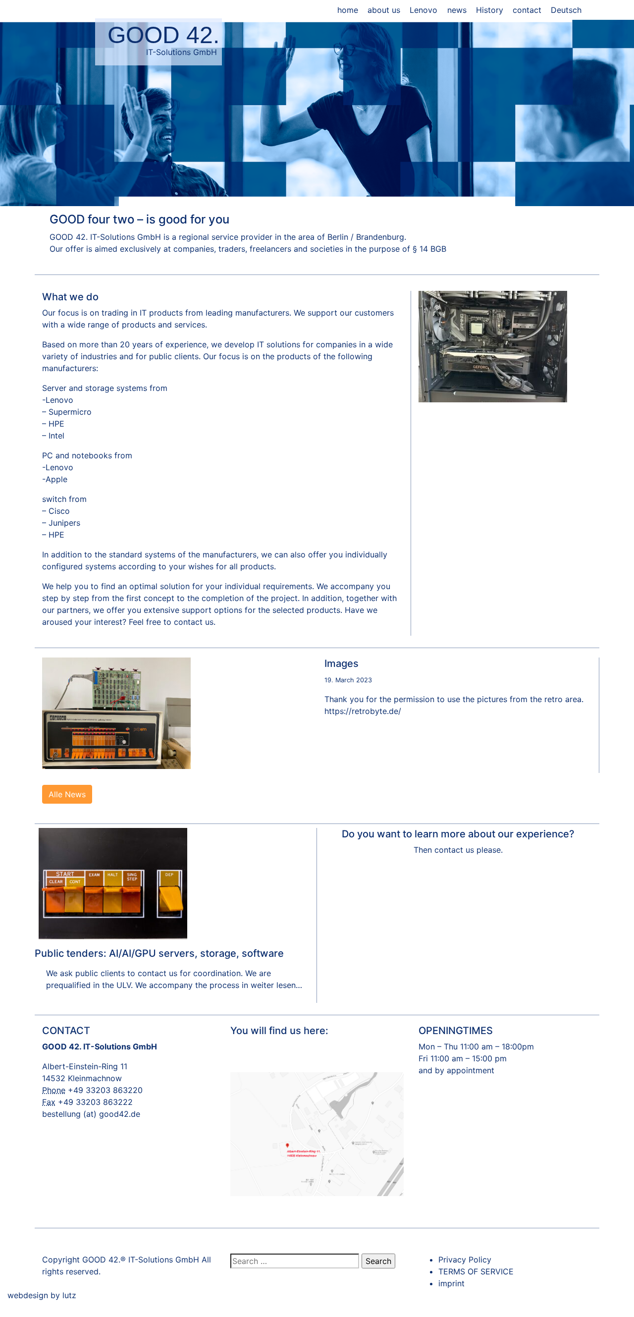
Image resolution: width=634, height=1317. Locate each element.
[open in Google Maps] (317, 1128)
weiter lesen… (275, 985)
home (347, 10)
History (489, 10)
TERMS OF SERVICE (476, 1271)
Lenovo (423, 10)
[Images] (116, 712)
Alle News (67, 794)
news (457, 10)
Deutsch (566, 10)
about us (384, 10)
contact (527, 10)
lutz (69, 1295)
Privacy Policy (464, 1259)
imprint (451, 1283)
